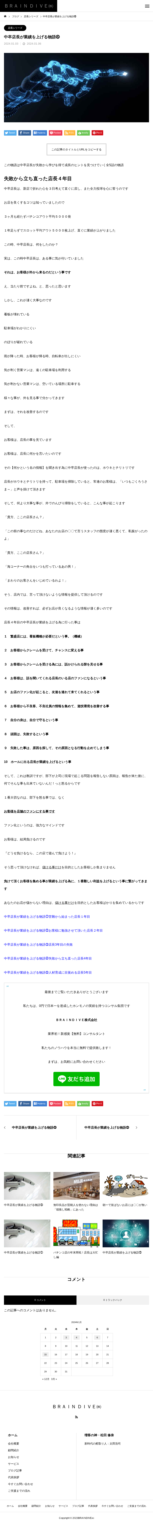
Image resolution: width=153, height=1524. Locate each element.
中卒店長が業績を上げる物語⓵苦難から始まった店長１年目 (47, 916)
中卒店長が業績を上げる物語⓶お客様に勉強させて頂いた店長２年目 (53, 930)
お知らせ (13, 1457)
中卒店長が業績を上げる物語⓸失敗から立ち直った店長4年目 (48, 958)
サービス (13, 1463)
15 (45, 1354)
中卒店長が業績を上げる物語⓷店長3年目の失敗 (38, 944)
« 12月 (45, 1379)
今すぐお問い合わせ (20, 1484)
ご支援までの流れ (19, 1490)
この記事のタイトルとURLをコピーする (76, 149)
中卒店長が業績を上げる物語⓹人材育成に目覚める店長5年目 (48, 972)
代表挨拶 (13, 1477)
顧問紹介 (13, 1450)
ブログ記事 (15, 1470)
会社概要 (13, 1443)
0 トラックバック (112, 1300)
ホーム (13, 1435)
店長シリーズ (15, 28)
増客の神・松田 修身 (99, 1435)
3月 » (54, 1379)
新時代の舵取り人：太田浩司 (102, 1443)
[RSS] (76, 1417)
